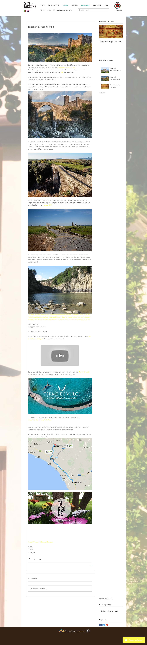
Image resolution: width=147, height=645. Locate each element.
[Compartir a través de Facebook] (29, 559)
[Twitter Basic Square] (103, 625)
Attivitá (30, 546)
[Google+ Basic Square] (107, 625)
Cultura (30, 549)
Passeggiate (32, 552)
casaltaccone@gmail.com (64, 10)
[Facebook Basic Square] (100, 625)
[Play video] (60, 355)
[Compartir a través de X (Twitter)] (34, 559)
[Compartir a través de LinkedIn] (40, 559)
